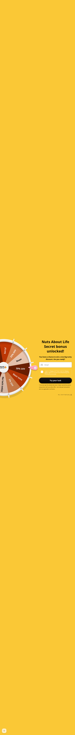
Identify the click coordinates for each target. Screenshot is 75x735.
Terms (52, 371)
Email (47, 365)
